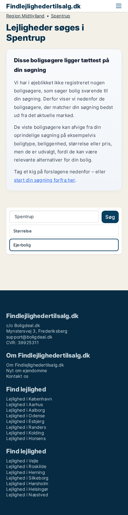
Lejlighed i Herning (25, 472)
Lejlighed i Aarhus (24, 404)
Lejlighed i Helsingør (27, 489)
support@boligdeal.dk (29, 336)
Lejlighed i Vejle (22, 460)
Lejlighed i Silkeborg (27, 477)
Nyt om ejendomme (26, 370)
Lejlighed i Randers (26, 427)
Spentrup (61, 15)
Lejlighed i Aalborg (25, 410)
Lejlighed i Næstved (27, 494)
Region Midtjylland (25, 15)
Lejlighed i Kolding (25, 432)
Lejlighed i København (29, 398)
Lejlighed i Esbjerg (25, 421)
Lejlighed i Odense (25, 415)
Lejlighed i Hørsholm (27, 483)
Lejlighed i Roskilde (26, 466)
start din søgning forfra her (44, 180)
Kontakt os (17, 376)
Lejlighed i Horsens (26, 438)
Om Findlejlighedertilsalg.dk (35, 365)
